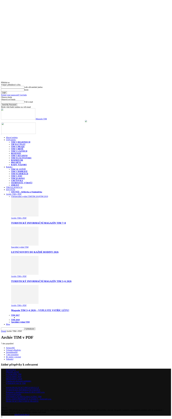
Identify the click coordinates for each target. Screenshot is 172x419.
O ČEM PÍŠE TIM (13, 374)
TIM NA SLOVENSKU (21, 158)
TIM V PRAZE (18, 146)
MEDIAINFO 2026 (14, 379)
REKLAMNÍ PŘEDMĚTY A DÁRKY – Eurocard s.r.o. (28, 399)
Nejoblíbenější (12, 352)
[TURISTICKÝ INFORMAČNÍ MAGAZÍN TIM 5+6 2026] (25, 274)
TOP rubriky (11, 140)
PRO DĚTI (16, 162)
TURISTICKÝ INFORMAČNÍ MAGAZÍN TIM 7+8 (38, 223)
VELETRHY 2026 (13, 376)
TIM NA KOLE (18, 178)
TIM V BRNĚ (17, 149)
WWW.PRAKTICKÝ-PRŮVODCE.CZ (22, 388)
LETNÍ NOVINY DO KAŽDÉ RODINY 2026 (35, 252)
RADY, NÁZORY (19, 165)
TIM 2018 (36, 196)
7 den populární (12, 355)
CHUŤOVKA (17, 180)
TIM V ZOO (16, 176)
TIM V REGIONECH (20, 142)
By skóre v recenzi (13, 357)
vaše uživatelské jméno (33, 87)
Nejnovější (10, 348)
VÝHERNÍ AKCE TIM (16, 383)
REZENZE (16, 153)
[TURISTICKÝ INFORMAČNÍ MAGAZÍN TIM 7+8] (25, 216)
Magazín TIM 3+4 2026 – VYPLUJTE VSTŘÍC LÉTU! (40, 310)
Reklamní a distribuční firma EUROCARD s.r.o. (25, 392)
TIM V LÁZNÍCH (19, 151)
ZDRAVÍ (15, 185)
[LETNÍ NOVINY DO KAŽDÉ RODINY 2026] (25, 245)
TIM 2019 (44, 196)
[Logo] (1, 133)
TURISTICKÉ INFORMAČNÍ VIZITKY (23, 390)
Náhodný (9, 359)
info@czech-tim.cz (21, 414)
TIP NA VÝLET (18, 144)
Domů (3, 331)
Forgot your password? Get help (14, 95)
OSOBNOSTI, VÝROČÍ (21, 183)
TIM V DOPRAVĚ (19, 171)
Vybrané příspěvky (13, 350)
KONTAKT (11, 370)
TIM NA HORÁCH (19, 174)
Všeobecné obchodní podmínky (18, 381)
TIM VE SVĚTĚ (18, 169)
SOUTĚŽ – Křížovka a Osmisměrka (26, 192)
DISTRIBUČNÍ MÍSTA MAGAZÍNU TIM (23, 397)
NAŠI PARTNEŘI (13, 394)
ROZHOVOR (17, 160)
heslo (26, 90)
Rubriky (9, 167)
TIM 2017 (15, 315)
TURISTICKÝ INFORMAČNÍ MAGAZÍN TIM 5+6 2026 (41, 281)
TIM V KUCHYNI (19, 156)
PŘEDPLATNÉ (12, 372)
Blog (8, 324)
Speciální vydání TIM (23, 196)
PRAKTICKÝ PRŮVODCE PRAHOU (22, 401)
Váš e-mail (28, 102)
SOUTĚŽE (10, 190)
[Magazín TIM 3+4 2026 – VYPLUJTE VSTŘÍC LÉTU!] (25, 303)
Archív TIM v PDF (14, 194)
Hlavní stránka (12, 137)
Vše (12, 196)
